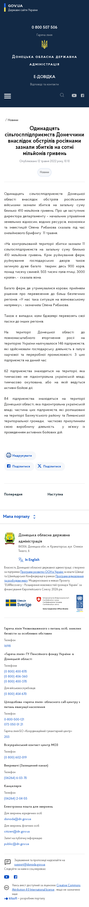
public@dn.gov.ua (16, 844)
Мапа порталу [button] (16, 517)
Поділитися (21, 466)
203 (7, 737)
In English (32, 560)
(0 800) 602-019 (15, 757)
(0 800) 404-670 (15, 694)
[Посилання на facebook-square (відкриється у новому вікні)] (82, 95)
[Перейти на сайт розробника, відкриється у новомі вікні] (11, 898)
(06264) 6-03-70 (15, 778)
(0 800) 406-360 (16, 676)
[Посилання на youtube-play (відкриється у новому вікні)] (74, 95)
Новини (13, 120)
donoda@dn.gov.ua (17, 819)
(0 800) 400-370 (15, 681)
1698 (7, 646)
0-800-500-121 (14, 719)
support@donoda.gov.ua (29, 864)
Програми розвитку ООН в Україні (42, 572)
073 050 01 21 (13, 724)
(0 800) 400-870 (15, 671)
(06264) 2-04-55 (15, 798)
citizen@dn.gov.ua (17, 831)
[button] (63, 95)
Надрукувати (22, 455)
